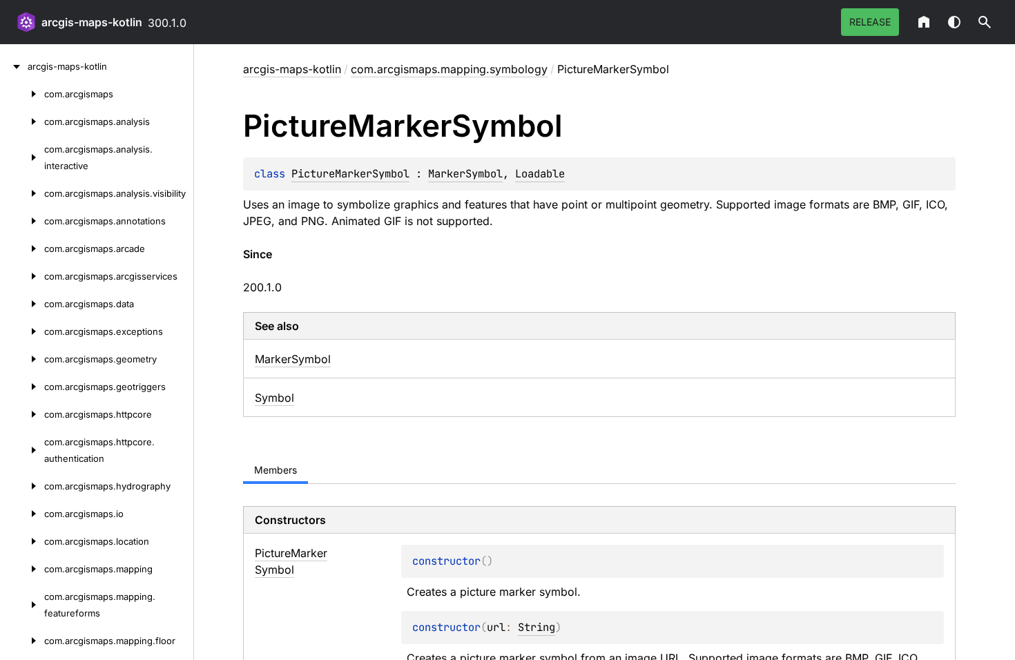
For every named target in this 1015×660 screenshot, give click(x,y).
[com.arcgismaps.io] (22, 513)
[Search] (984, 22)
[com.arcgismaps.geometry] (22, 359)
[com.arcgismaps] (22, 94)
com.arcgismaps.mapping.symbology (449, 69)
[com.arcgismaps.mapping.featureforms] (22, 605)
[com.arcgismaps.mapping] (22, 569)
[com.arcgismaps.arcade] (22, 248)
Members (275, 470)
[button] (984, 22)
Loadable (540, 173)
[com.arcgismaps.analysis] (22, 121)
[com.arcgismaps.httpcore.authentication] (22, 450)
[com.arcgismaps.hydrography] (22, 486)
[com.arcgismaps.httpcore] (22, 414)
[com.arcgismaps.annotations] (22, 221)
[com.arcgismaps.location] (22, 541)
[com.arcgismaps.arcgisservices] (22, 276)
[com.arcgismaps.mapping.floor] (22, 640)
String (536, 627)
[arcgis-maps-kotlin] (14, 66)
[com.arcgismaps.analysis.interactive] (22, 157)
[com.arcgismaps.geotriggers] (22, 386)
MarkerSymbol (465, 173)
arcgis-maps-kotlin (91, 22)
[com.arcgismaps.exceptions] (22, 331)
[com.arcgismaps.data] (22, 304)
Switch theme (954, 22)
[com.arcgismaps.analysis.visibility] (22, 193)
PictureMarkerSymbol (350, 173)
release (870, 22)
